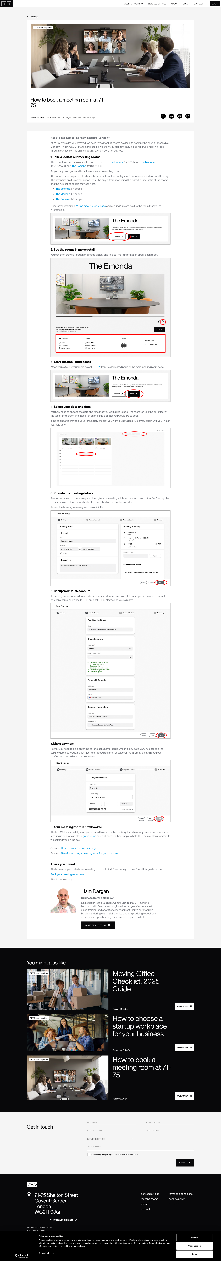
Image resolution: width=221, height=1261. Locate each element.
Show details (44, 1253)
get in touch (89, 836)
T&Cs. (136, 1154)
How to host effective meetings (78, 848)
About (174, 3)
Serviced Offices (150, 1193)
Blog (186, 3)
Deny (194, 1254)
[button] (133, 3)
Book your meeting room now (67, 874)
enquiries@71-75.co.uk (43, 1227)
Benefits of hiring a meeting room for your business (89, 853)
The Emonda (116, 162)
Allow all (194, 1237)
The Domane (79, 166)
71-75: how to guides (43, 27)
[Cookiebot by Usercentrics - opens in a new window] (21, 1256)
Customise (193, 1246)
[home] (6, 3)
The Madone (147, 162)
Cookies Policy (177, 1199)
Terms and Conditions (181, 1193)
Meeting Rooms (149, 1199)
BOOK (96, 367)
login (215, 3)
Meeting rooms (132, 3)
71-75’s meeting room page (91, 206)
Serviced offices (157, 3)
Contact (198, 3)
